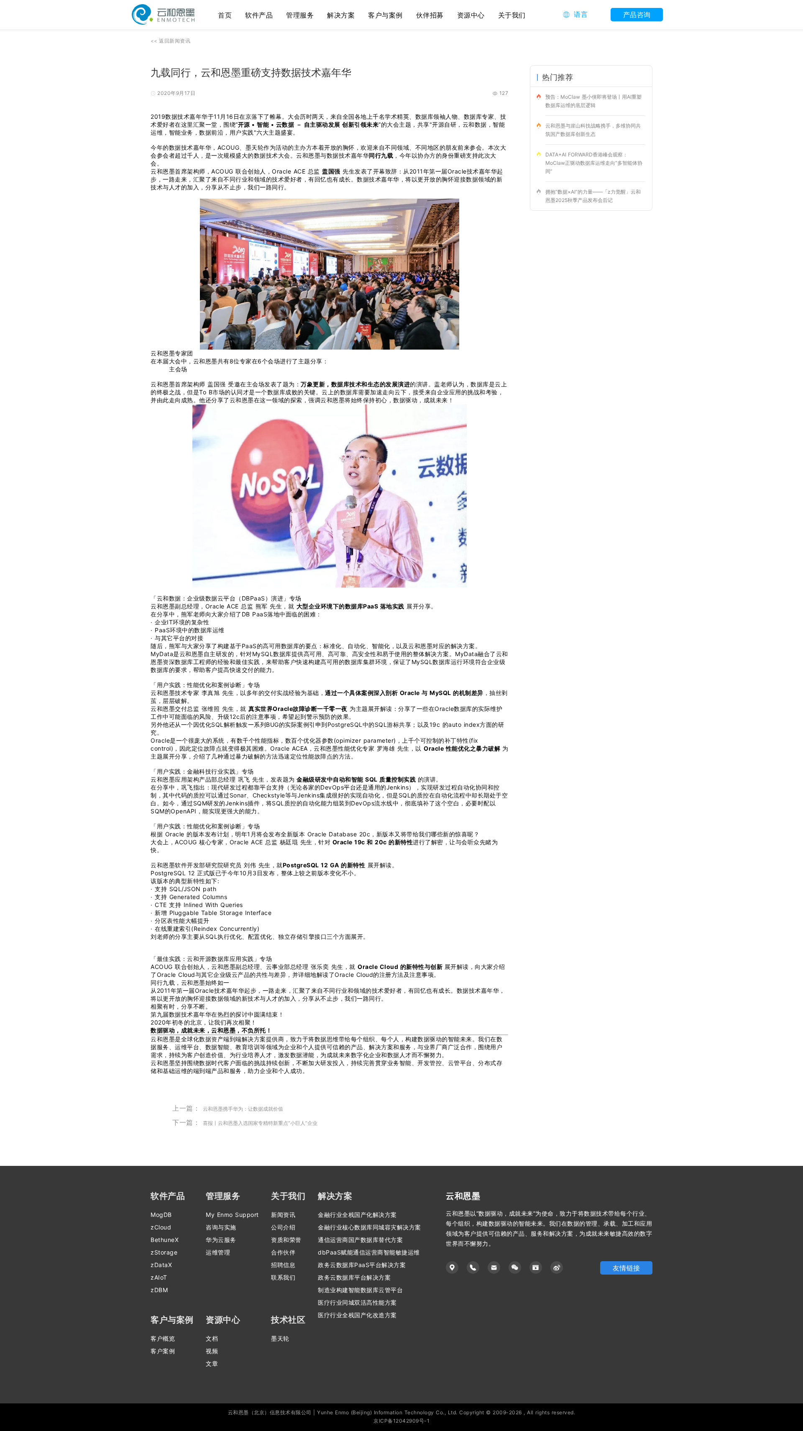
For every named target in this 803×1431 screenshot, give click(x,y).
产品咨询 (637, 14)
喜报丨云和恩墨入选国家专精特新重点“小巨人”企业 (260, 1123)
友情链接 (626, 1268)
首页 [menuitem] (225, 15)
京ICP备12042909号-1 (401, 1421)
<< (170, 41)
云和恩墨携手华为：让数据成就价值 (243, 1109)
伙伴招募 (430, 15)
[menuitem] (258, 14)
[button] (575, 14)
